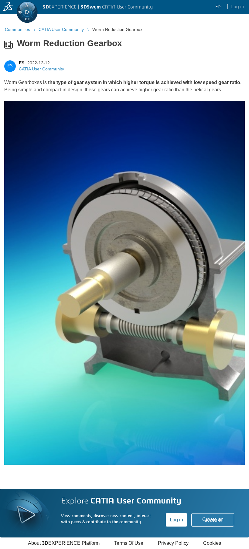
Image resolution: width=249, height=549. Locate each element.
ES (21, 62)
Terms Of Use (128, 543)
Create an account (212, 520)
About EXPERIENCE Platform (64, 543)
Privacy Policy (173, 543)
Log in (176, 519)
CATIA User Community (41, 68)
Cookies (212, 543)
